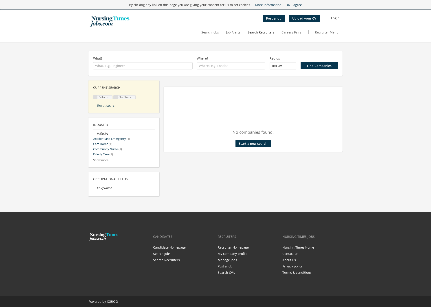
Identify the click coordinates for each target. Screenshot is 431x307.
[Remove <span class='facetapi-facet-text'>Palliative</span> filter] (95, 97)
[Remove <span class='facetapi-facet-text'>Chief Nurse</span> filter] (116, 97)
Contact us (290, 253)
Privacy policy (292, 266)
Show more (100, 160)
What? (97, 58)
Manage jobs (227, 260)
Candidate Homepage (169, 247)
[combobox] (143, 65)
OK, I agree (294, 5)
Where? (202, 58)
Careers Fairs (291, 32)
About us (289, 260)
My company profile (232, 253)
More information (268, 5)
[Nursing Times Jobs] (109, 21)
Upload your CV (304, 18)
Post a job (273, 18)
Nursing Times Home (298, 247)
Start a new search (253, 143)
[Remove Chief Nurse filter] (95, 188)
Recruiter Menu (327, 32)
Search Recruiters (261, 32)
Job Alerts (233, 32)
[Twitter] (99, 250)
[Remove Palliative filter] (95, 134)
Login (335, 18)
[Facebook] (91, 250)
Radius (275, 58)
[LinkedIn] (105, 250)
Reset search (107, 105)
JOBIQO (112, 301)
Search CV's (226, 272)
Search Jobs (210, 32)
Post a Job (225, 266)
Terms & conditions (297, 272)
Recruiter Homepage (233, 247)
